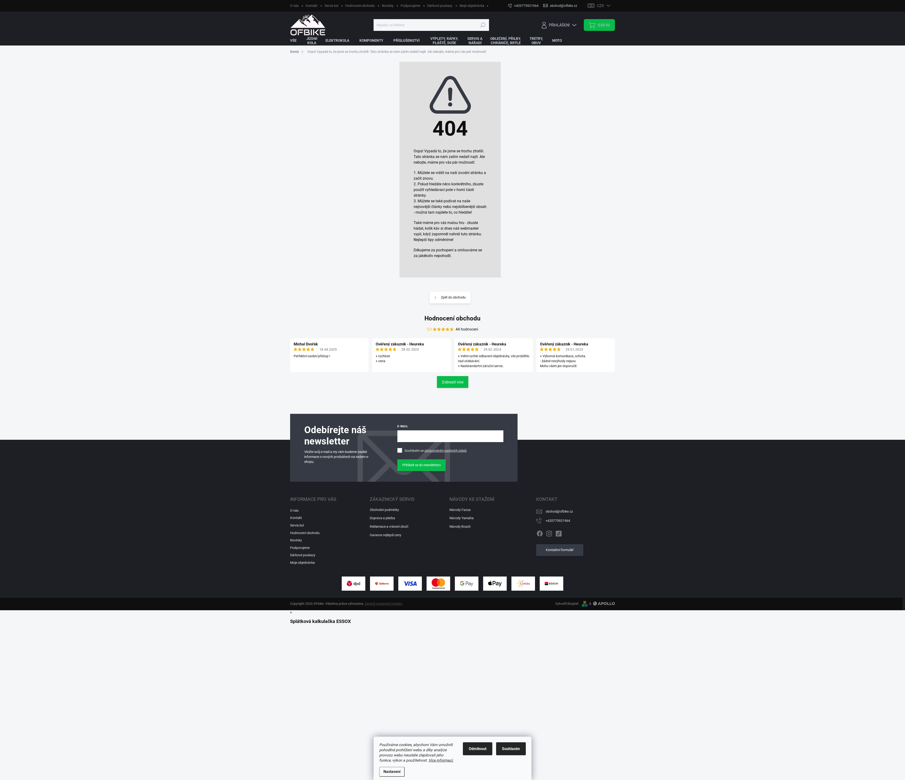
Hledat (483, 25)
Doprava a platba (382, 518)
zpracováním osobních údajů (445, 450)
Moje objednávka (472, 6)
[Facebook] (539, 532)
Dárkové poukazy (439, 6)
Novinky (388, 6)
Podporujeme (410, 6)
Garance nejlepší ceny (385, 535)
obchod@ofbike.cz (559, 511)
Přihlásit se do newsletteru (421, 465)
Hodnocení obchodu (360, 6)
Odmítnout (477, 749)
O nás (294, 6)
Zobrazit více (452, 382)
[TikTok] (558, 532)
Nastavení (391, 771)
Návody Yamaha (461, 518)
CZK (600, 6)
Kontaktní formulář (560, 550)
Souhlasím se (435, 450)
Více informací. (440, 760)
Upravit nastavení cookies (383, 604)
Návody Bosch (460, 526)
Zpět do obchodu (453, 297)
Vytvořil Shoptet (567, 604)
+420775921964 (558, 521)
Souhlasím (511, 749)
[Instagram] (549, 532)
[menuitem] (296, 41)
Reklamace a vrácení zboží (389, 526)
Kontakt (311, 6)
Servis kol (331, 6)
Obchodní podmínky (384, 510)
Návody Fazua (460, 510)
